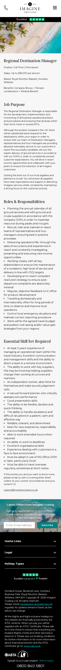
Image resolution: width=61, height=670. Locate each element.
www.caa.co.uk (32, 646)
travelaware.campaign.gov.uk (36, 604)
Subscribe (47, 525)
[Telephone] (6, 7)
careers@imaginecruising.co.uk (21, 490)
